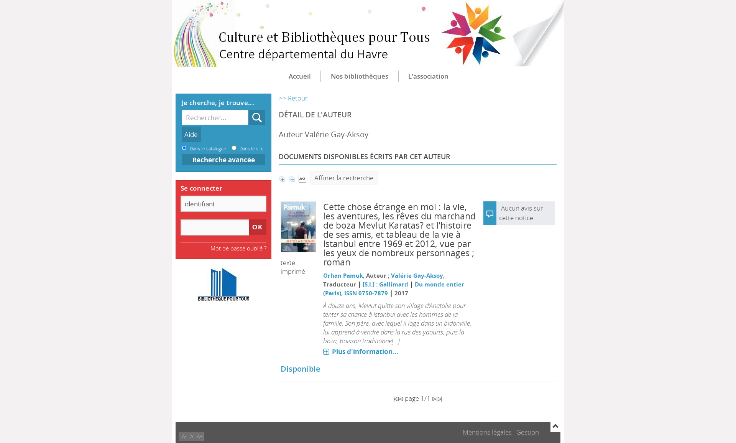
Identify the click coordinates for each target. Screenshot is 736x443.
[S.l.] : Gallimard (385, 284)
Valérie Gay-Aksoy (417, 275)
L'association (428, 76)
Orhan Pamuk (343, 275)
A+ (200, 436)
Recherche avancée (223, 159)
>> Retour (293, 98)
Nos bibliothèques (359, 76)
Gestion (527, 432)
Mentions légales (487, 432)
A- (184, 436)
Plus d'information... (365, 351)
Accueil (300, 76)
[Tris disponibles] (302, 177)
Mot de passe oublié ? (238, 248)
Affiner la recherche (344, 177)
